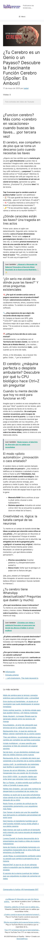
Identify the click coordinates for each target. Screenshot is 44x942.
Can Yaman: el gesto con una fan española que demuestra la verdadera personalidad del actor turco (22, 815)
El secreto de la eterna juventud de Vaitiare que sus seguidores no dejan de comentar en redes (21, 876)
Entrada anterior (12, 675)
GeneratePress (22, 939)
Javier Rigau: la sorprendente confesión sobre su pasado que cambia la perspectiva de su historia (22, 858)
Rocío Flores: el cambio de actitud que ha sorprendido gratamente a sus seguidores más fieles (20, 806)
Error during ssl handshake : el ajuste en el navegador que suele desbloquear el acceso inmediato (21, 704)
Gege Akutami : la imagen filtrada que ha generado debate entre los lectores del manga (20, 719)
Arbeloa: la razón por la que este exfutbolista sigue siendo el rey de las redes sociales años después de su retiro (22, 797)
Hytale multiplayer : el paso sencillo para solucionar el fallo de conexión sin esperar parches (20, 746)
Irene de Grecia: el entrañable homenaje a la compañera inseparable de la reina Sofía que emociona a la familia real (21, 849)
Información (10, 672)
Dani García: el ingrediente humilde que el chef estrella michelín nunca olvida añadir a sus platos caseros (21, 823)
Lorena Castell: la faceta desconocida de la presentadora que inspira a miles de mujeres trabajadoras (21, 841)
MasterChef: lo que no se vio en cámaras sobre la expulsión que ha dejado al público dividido (21, 867)
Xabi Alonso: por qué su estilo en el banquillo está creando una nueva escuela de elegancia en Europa (22, 832)
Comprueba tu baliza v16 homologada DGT (20, 889)
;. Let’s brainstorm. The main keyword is (21, 678)
